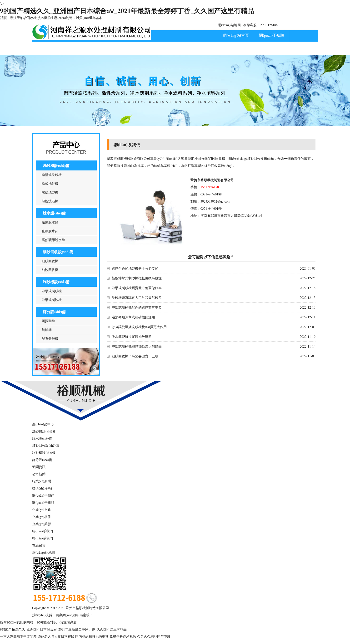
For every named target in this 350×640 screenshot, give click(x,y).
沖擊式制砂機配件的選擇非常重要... (138, 307)
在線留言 (38, 545)
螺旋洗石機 (50, 201)
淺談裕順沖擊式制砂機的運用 (133, 317)
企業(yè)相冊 (41, 516)
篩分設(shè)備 (54, 311)
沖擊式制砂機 (52, 291)
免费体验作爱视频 (123, 636)
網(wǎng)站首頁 (236, 35)
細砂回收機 (50, 261)
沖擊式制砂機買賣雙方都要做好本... (138, 288)
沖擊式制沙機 (52, 299)
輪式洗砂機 (50, 183)
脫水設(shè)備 (54, 213)
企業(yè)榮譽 (41, 524)
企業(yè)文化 (41, 509)
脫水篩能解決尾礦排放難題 (132, 336)
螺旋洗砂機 (50, 192)
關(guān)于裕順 (271, 35)
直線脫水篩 (50, 231)
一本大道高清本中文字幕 (18, 636)
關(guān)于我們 (43, 495)
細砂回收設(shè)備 (58, 251)
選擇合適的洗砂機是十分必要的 (135, 268)
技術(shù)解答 (42, 488)
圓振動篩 (48, 321)
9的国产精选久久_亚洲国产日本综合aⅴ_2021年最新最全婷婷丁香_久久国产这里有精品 (127, 10)
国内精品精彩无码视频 (92, 636)
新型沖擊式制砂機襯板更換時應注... (138, 278)
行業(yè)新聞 (41, 481)
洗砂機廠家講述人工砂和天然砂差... (138, 297)
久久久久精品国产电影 (153, 636)
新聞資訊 (85, 48)
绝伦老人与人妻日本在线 (56, 636)
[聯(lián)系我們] (66, 373)
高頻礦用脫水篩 (53, 240)
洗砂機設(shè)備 (56, 165)
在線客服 (250, 25)
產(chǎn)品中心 (50, 48)
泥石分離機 (50, 338)
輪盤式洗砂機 (52, 174)
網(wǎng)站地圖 (229, 25)
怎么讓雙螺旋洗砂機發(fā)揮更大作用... (141, 327)
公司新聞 (38, 474)
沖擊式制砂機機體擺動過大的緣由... (138, 346)
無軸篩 (47, 329)
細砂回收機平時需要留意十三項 (135, 356)
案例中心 (121, 48)
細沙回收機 (50, 269)
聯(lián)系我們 (157, 48)
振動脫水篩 (50, 222)
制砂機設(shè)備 (56, 281)
